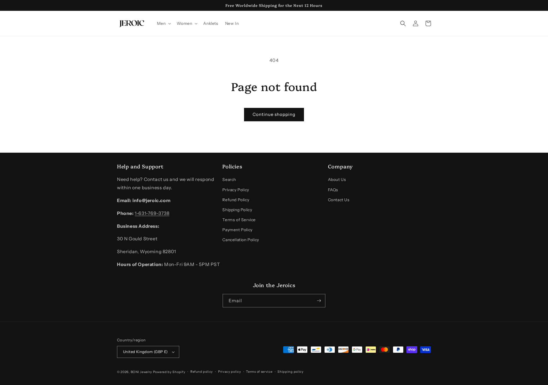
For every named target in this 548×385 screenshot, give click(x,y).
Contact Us (339, 199)
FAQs (333, 189)
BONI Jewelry (141, 372)
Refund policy (201, 372)
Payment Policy (237, 229)
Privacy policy (229, 372)
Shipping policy (290, 372)
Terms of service (259, 372)
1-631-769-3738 (152, 213)
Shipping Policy (237, 209)
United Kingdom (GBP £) (145, 351)
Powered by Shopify (169, 372)
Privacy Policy (235, 189)
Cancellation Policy (240, 239)
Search (229, 179)
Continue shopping (274, 114)
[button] (164, 23)
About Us (337, 179)
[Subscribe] (319, 300)
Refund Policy (235, 199)
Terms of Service (239, 219)
